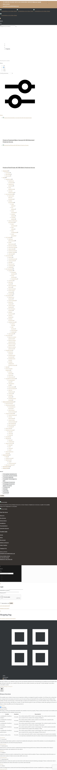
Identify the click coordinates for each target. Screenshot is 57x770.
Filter (2, 495)
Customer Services (4, 528)
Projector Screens (10, 47)
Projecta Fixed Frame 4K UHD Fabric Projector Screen (19, 167)
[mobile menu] (28, 17)
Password (2, 592)
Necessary (4, 707)
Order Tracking (3, 545)
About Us (2, 515)
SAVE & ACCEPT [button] (3, 769)
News (1, 537)
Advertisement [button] (3, 757)
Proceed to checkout (5, 618)
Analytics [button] (2, 750)
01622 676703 (6, 4)
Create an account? (4, 608)
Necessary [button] (2, 705)
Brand (1, 471)
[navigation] (28, 614)
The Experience (3, 525)
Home (7, 44)
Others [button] (1, 764)
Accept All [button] (10, 686)
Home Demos (3, 520)
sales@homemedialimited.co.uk (11, 6)
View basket (13, 618)
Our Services (3, 518)
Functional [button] (2, 737)
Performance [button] (3, 744)
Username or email (4, 590)
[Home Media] (3, 502)
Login (11, 603)
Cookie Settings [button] (3, 686)
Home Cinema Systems (11, 45)
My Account (3, 540)
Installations (3, 523)
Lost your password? (5, 605)
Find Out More (36, 2)
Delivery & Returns (4, 542)
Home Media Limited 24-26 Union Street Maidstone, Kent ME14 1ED (6, 558)
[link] (21, 66)
